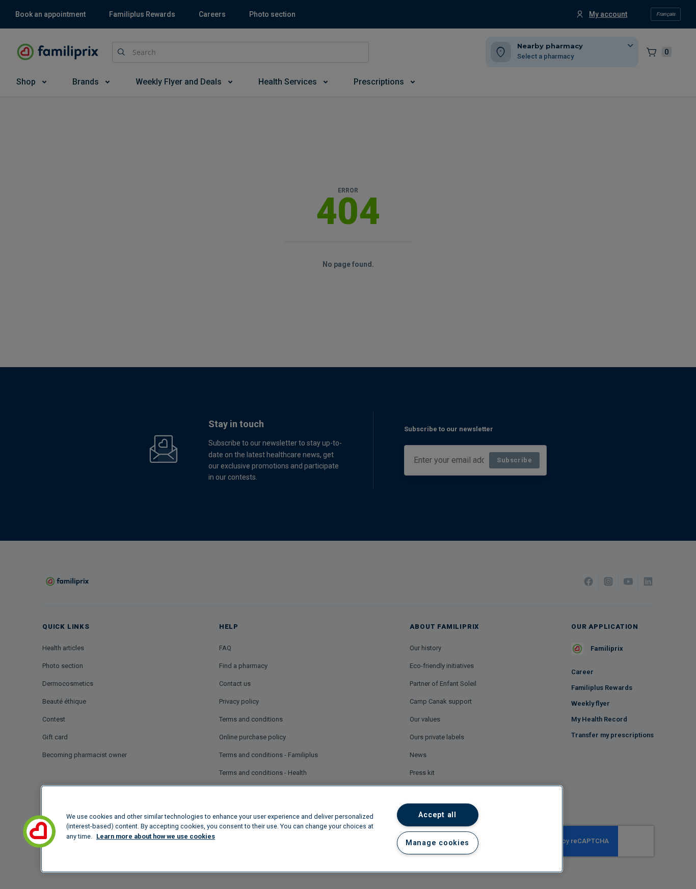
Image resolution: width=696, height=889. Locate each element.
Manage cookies (437, 843)
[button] (39, 831)
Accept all (437, 815)
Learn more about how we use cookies (155, 836)
